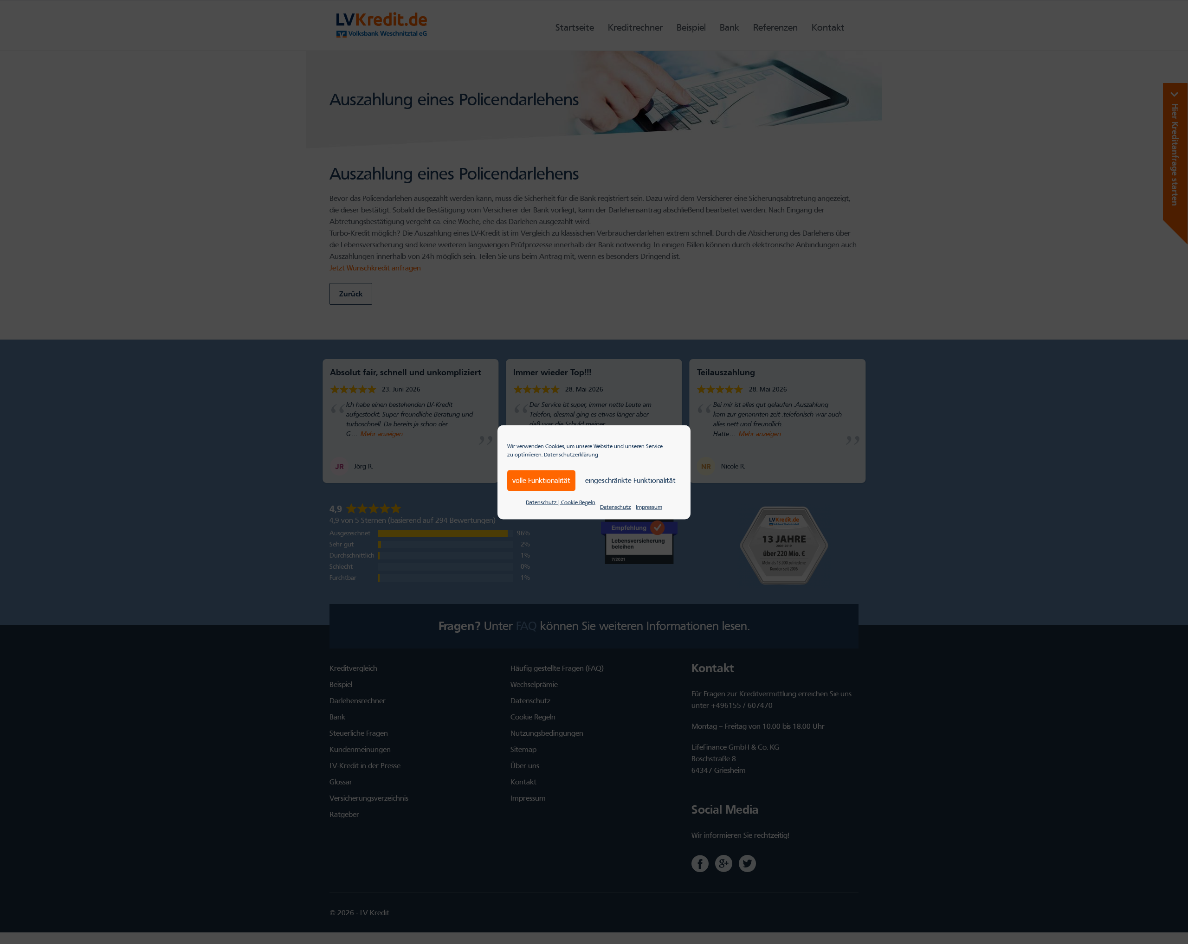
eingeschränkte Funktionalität (630, 480)
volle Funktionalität (541, 480)
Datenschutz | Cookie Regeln (560, 502)
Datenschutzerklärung (571, 454)
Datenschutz (615, 506)
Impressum (649, 506)
